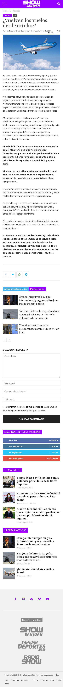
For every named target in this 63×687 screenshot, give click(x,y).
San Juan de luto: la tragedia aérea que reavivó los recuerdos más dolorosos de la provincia (39, 314)
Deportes (44, 680)
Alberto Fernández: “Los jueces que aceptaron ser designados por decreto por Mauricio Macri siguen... (38, 513)
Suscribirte (52, 458)
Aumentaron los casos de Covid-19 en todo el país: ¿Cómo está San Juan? (38, 496)
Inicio (5, 11)
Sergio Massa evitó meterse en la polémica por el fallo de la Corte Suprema (38, 481)
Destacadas (15, 11)
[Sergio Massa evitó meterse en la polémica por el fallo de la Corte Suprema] (9, 482)
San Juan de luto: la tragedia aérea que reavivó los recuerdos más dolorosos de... (37, 557)
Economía (25, 680)
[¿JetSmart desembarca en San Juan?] (9, 573)
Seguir (55, 446)
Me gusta (53, 440)
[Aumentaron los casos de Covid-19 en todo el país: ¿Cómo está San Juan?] (9, 497)
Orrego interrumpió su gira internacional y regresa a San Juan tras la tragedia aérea (38, 300)
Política (35, 680)
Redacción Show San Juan (17, 31)
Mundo (59, 680)
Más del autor (37, 289)
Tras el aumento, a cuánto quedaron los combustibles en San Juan (39, 329)
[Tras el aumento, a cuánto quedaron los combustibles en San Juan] (10, 329)
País (15, 15)
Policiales (15, 680)
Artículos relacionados (15, 289)
